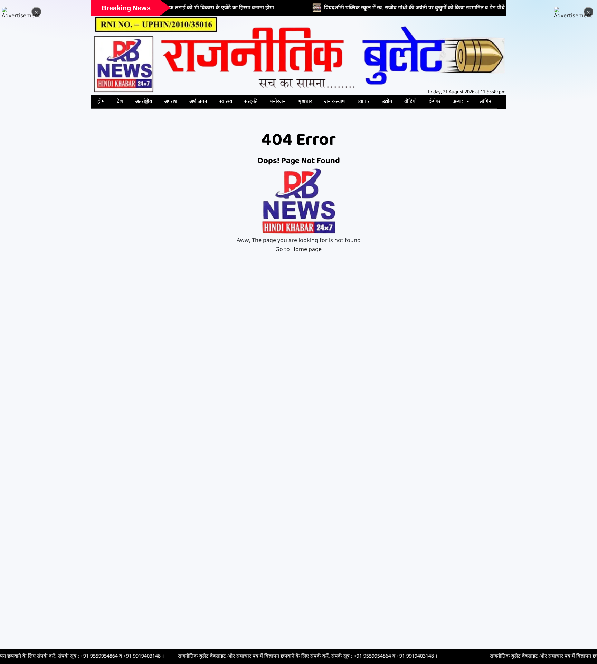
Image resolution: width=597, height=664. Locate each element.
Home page (306, 249)
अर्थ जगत (198, 101)
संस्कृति (251, 101)
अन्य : (458, 101)
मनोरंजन (278, 101)
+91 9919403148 (103, 656)
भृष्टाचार (305, 101)
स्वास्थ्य (225, 101)
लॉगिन (485, 101)
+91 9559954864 (60, 656)
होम (101, 101)
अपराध (170, 101)
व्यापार (364, 101)
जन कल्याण (334, 101)
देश (120, 101)
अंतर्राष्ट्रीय (143, 101)
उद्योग (387, 101)
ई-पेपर (434, 101)
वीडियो (410, 101)
